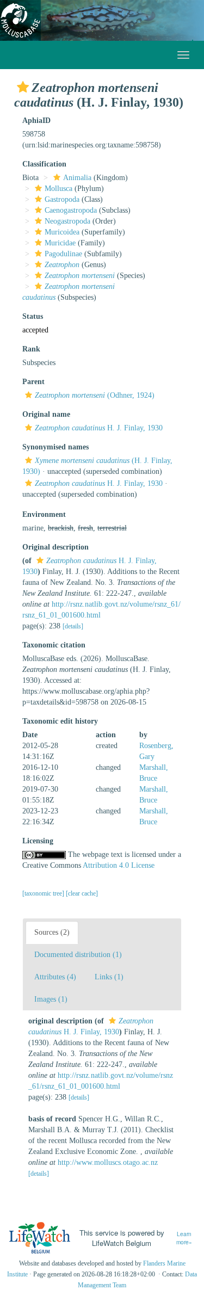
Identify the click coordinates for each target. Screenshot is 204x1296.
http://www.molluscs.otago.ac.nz (108, 1162)
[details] (73, 626)
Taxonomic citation (53, 645)
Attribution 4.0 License (118, 865)
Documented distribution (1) (78, 955)
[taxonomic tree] (44, 893)
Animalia (77, 178)
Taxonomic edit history (60, 721)
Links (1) (109, 977)
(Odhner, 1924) (94, 395)
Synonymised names (55, 447)
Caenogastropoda (71, 210)
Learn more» (184, 1238)
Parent (33, 382)
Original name (46, 414)
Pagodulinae (63, 254)
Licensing (37, 841)
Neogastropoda (67, 221)
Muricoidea (62, 232)
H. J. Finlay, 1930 (99, 428)
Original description (55, 547)
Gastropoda (62, 199)
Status (32, 316)
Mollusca (58, 188)
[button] (23, 87)
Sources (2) (52, 932)
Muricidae (60, 243)
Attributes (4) (55, 977)
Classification (44, 164)
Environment (44, 514)
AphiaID (36, 120)
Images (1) (50, 999)
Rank (31, 349)
